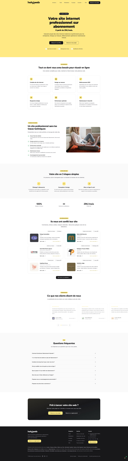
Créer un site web (80, 433)
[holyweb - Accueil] (34, 2)
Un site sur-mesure (80, 440)
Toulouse (52, 447)
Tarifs (61, 2)
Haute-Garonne (52, 449)
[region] (64, 313)
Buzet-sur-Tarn (31, 449)
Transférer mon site (81, 438)
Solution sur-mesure (51, 231)
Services (54, 2)
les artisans (97, 449)
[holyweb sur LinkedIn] (42, 456)
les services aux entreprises (60, 450)
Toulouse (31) (59, 260)
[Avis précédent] (58, 325)
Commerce (79, 235)
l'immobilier (52, 450)
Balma (55, 447)
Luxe (41, 235)
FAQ (86, 2)
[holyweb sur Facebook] (44, 456)
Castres (75, 447)
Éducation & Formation (45, 250)
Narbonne (36, 449)
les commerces (31, 450)
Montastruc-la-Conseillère (91, 447)
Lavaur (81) (96, 231)
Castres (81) (59, 245)
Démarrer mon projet (94, 2)
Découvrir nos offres (56, 42)
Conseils (79, 2)
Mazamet (81, 447)
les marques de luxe (72, 450)
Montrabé (67, 447)
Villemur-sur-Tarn (60, 447)
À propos (73, 2)
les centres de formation (40, 450)
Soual (85, 447)
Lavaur (48, 447)
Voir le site (42, 241)
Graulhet (71, 447)
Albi (78, 447)
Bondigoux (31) (95, 245)
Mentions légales (73, 456)
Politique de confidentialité (83, 456)
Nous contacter (93, 442)
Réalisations (66, 2)
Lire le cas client (56, 241)
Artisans (79, 250)
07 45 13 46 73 (93, 437)
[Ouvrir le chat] (124, 457)
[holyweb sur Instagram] (46, 456)
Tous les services (80, 442)
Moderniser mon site (81, 436)
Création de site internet (87, 231)
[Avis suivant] (69, 325)
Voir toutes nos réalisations (63, 277)
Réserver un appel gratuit (72, 413)
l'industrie (47, 450)
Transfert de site (50, 260)
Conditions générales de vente (94, 456)
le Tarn (42, 449)
